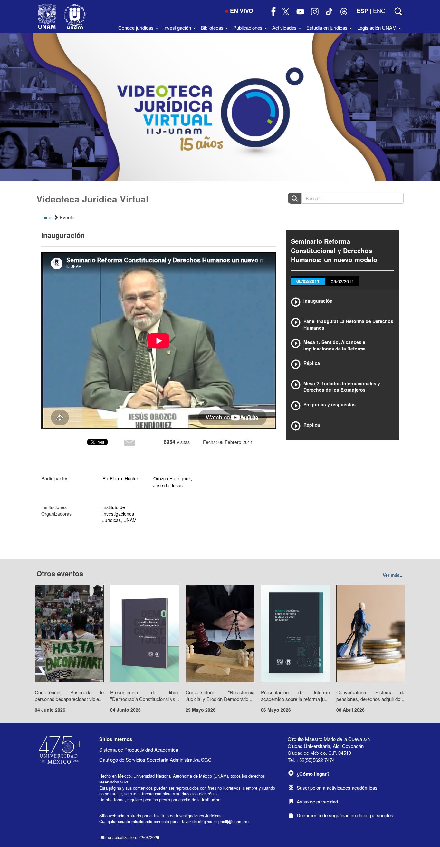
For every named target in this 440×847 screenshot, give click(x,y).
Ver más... (393, 575)
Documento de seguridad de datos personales (345, 815)
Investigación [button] (177, 27)
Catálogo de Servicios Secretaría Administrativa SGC (155, 759)
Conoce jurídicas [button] (136, 27)
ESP (362, 10)
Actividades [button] (285, 27)
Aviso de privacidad (317, 801)
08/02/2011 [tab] (308, 281)
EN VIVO (241, 10)
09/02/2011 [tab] (342, 281)
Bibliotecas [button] (213, 27)
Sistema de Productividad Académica (138, 749)
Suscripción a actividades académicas (337, 787)
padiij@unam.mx (233, 821)
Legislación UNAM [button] (377, 27)
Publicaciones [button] (248, 27)
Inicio (46, 217)
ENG (379, 10)
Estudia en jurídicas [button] (327, 27)
